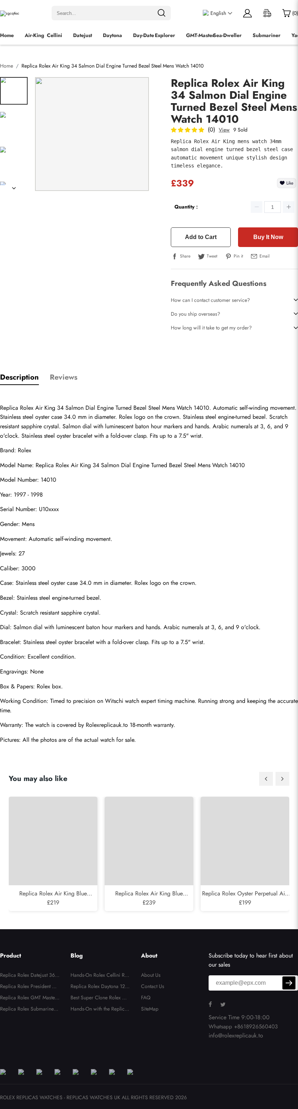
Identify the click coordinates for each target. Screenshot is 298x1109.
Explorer (165, 35)
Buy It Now (268, 237)
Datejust (82, 35)
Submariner (267, 35)
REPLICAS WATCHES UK (93, 1097)
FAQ (145, 997)
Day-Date (143, 35)
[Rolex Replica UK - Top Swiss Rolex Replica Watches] (9, 13)
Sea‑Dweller (227, 35)
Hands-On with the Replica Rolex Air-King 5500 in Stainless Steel (100, 1010)
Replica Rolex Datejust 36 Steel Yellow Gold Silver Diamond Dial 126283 (29, 976)
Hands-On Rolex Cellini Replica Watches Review (100, 976)
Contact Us (152, 986)
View (224, 129)
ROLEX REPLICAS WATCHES (31, 1097)
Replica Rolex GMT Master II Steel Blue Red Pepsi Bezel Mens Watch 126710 (29, 998)
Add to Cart (201, 237)
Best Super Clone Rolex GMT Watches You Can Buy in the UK (100, 998)
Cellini (54, 35)
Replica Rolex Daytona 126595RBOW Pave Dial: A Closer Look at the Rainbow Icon (100, 987)
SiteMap (149, 1008)
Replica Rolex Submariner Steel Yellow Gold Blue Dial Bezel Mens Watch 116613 (29, 1010)
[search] (161, 13)
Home (7, 35)
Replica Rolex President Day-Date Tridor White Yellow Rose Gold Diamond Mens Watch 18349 (29, 987)
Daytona (112, 35)
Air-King (34, 35)
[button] (266, 779)
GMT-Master (200, 35)
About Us (151, 975)
